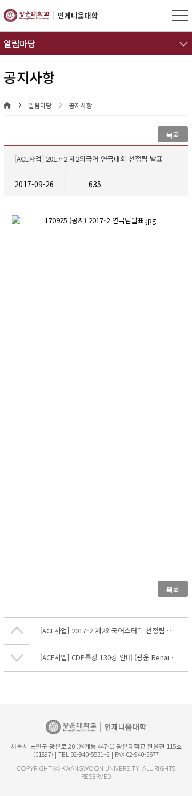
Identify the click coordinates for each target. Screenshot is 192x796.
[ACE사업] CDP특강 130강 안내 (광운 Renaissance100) (114, 657)
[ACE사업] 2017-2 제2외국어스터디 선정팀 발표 (110, 630)
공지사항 (80, 105)
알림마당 (40, 105)
